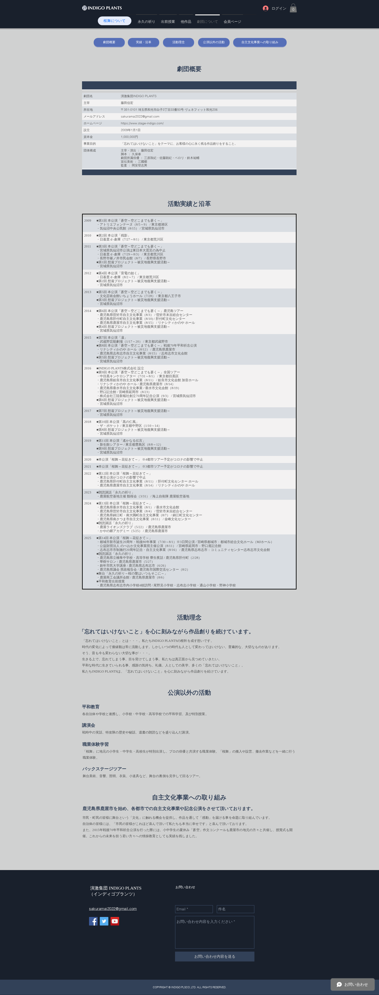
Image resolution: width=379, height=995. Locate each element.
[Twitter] (104, 921)
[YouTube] (115, 921)
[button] (293, 8)
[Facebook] (93, 921)
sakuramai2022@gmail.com (113, 908)
